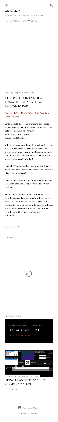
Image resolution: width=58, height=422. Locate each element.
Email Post (16, 227)
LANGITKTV (13, 10)
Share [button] (7, 227)
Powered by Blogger (31, 408)
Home (8, 21)
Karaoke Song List (24, 330)
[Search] (51, 5)
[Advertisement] (29, 55)
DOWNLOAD (30, 21)
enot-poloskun (37, 413)
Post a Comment (23, 335)
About (17, 21)
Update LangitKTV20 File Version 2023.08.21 (25, 382)
